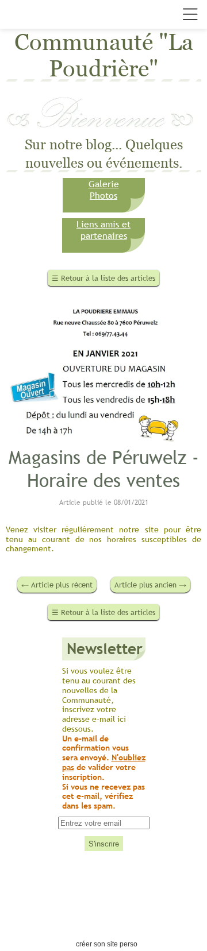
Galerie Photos (104, 189)
